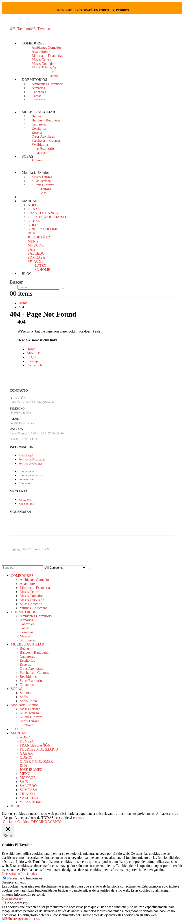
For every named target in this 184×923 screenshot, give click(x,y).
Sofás (24, 697)
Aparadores (40, 51)
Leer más (77, 817)
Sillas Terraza (41, 181)
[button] (16, 282)
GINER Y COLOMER (44, 229)
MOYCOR (36, 245)
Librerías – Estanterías (47, 55)
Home (30, 349)
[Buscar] (62, 288)
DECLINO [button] (39, 822)
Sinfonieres (28, 640)
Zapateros (39, 152)
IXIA (31, 233)
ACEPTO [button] (54, 822)
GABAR (34, 221)
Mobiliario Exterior (35, 172)
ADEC (33, 205)
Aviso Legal (26, 455)
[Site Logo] (30, 29)
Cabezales (39, 92)
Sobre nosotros (28, 479)
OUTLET (18, 729)
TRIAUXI (35, 261)
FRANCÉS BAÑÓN (43, 213)
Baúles (36, 116)
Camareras (39, 124)
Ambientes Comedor (46, 47)
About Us (33, 353)
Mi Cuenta (25, 499)
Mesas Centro (41, 59)
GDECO (34, 225)
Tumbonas (27, 725)
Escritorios (39, 128)
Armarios (38, 88)
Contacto (24, 483)
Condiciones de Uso (31, 475)
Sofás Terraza (41, 189)
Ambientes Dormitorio (48, 84)
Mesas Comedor (43, 63)
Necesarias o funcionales (24, 878)
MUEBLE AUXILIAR (38, 112)
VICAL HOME (39, 269)
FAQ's (31, 357)
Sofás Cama (28, 701)
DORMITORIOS (34, 80)
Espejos (37, 132)
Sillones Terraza (43, 185)
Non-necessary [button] (12, 898)
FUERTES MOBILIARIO (47, 217)
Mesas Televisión (44, 67)
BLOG (27, 273)
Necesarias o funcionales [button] (19, 874)
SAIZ (32, 249)
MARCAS (29, 201)
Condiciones (26, 471)
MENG (33, 241)
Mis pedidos (26, 503)
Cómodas (38, 100)
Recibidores (40, 144)
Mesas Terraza (42, 176)
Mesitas (25, 636)
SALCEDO (36, 253)
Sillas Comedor (31, 604)
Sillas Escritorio (43, 148)
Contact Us (34, 365)
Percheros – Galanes (46, 140)
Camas (36, 96)
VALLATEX (37, 265)
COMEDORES (33, 43)
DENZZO (35, 209)
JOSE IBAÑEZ (39, 237)
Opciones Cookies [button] (16, 822)
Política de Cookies (30, 463)
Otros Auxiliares (43, 136)
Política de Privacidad (32, 459)
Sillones (37, 160)
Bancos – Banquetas (46, 120)
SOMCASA (36, 257)
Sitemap (32, 361)
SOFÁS (27, 156)
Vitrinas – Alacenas (33, 608)
